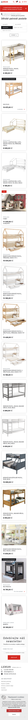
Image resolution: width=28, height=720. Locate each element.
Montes (5, 624)
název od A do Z (7, 30)
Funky (5, 219)
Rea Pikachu (7, 586)
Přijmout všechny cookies (14, 710)
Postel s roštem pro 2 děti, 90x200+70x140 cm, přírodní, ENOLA (12, 143)
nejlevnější (18, 24)
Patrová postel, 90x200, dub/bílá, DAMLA (10, 69)
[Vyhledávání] (13, 2)
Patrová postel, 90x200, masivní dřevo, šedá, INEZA (13, 407)
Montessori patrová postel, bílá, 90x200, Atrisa (12, 550)
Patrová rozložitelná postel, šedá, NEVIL (12, 478)
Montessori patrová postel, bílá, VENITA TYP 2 (12, 294)
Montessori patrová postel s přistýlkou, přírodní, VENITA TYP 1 (13, 333)
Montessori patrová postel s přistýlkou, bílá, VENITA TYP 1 (12, 371)
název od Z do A (18, 27)
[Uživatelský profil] (20, 2)
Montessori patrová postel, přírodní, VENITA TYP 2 (12, 257)
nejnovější (5, 27)
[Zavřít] (26, 8)
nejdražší (5, 24)
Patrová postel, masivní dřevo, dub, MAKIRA (13, 514)
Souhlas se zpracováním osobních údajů (15, 652)
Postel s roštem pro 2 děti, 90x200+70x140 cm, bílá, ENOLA (12, 182)
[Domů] (2, 13)
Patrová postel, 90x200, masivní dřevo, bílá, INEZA (13, 442)
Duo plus (6, 104)
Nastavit (14, 714)
